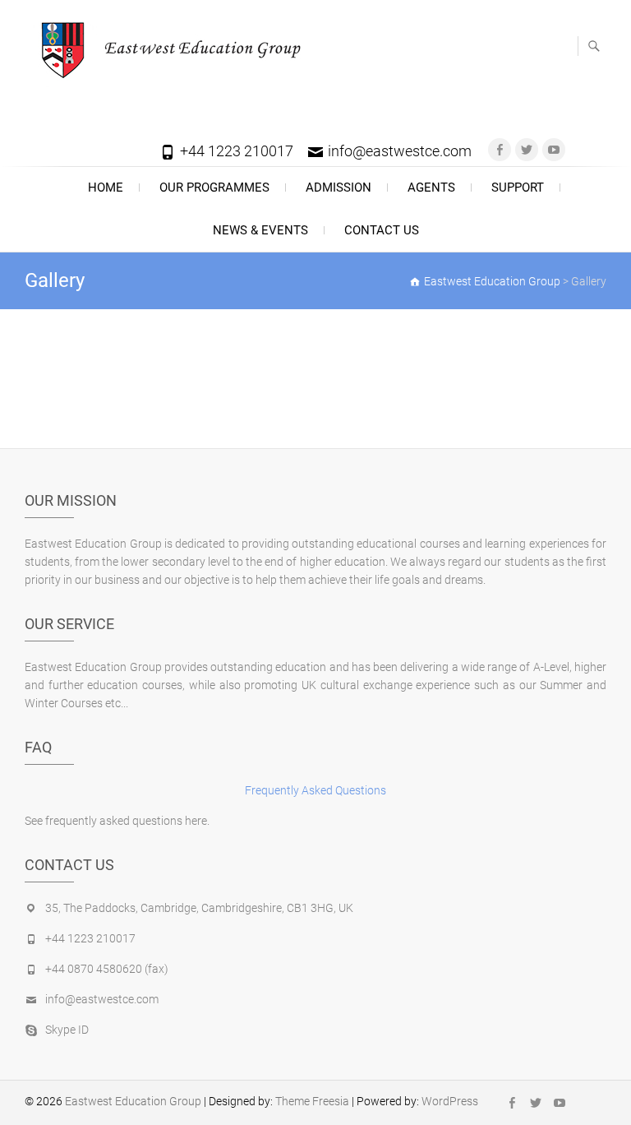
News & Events (260, 230)
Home (105, 187)
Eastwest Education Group (133, 1101)
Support (517, 187)
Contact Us (381, 230)
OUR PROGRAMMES (214, 187)
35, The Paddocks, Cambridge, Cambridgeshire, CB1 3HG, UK (199, 907)
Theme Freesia (312, 1101)
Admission (338, 187)
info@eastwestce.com (400, 151)
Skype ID (67, 1029)
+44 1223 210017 (236, 151)
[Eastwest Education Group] (167, 49)
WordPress (449, 1101)
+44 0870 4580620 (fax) (106, 968)
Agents (431, 187)
